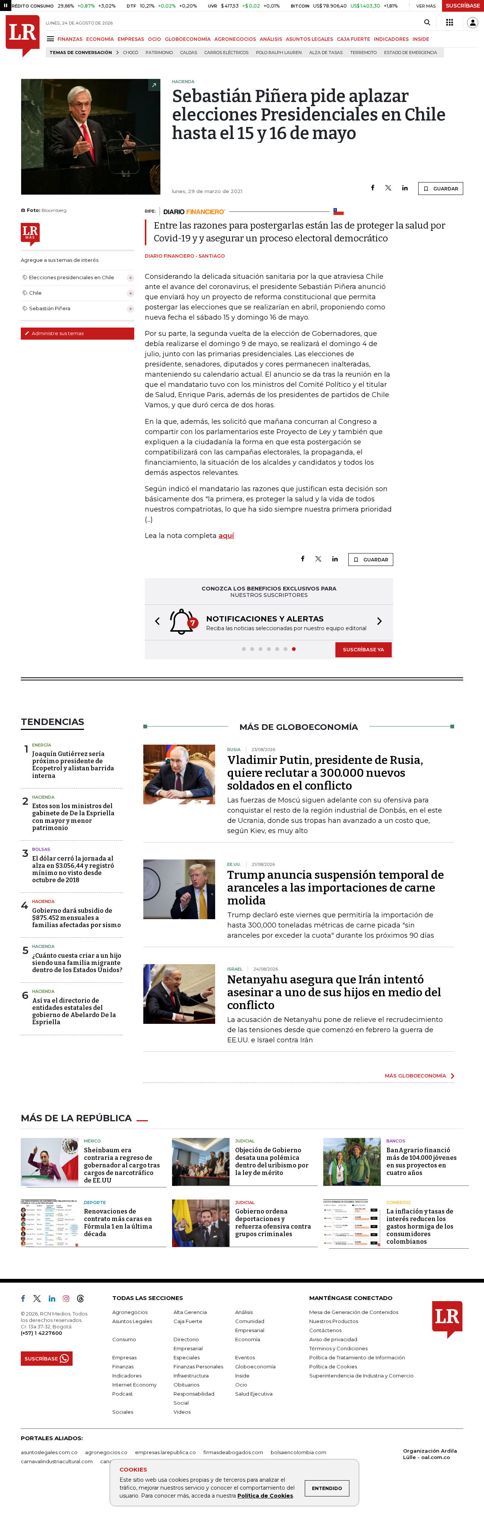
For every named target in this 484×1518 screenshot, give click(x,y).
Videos (182, 1412)
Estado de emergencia (410, 52)
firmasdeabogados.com (233, 1452)
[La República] (23, 36)
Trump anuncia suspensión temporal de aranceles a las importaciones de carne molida (335, 887)
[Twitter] (388, 188)
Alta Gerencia (190, 1312)
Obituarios (186, 1385)
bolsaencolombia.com (298, 1452)
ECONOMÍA (100, 39)
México (92, 1141)
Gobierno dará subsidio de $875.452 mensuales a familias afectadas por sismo (76, 918)
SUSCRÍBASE (463, 5)
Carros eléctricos (226, 52)
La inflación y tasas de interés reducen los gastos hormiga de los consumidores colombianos (419, 1226)
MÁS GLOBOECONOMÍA (415, 1076)
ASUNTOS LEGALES (309, 39)
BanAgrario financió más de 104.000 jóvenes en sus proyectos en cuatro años (421, 1161)
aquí (226, 536)
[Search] (427, 22)
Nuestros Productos (333, 1321)
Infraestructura (191, 1376)
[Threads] (83, 1300)
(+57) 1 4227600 (41, 1333)
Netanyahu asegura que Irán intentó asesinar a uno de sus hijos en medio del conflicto (334, 992)
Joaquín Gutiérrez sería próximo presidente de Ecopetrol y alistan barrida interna (73, 764)
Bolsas (41, 849)
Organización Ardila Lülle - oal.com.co (430, 1454)
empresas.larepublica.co (165, 1452)
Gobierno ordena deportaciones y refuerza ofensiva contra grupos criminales (273, 1223)
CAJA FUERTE (353, 39)
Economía (247, 1339)
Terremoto (363, 52)
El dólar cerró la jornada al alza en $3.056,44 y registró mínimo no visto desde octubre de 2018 (73, 869)
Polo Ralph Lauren (279, 52)
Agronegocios (129, 1312)
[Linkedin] (405, 188)
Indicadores (126, 1376)
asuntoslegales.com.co (49, 1452)
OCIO (154, 39)
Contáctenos (325, 1330)
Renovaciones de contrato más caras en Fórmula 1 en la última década (118, 1223)
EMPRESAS (131, 39)
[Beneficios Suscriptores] (449, 23)
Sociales (122, 1412)
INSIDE (421, 39)
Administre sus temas (57, 333)
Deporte (95, 1202)
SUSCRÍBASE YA (363, 649)
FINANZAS (69, 39)
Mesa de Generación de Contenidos (353, 1312)
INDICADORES (391, 39)
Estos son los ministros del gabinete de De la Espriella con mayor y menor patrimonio (73, 817)
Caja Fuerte (188, 1321)
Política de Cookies (265, 1495)
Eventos (245, 1357)
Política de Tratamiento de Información (357, 1357)
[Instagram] (69, 1300)
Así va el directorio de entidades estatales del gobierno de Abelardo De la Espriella (74, 1011)
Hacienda (43, 797)
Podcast (122, 1394)
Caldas (188, 52)
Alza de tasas (326, 52)
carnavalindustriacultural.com (57, 1461)
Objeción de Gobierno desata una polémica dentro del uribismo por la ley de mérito (272, 1161)
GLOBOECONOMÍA (188, 39)
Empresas (124, 1357)
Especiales (187, 1357)
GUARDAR (445, 189)
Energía (41, 745)
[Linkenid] (55, 1300)
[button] (155, 622)
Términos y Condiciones (338, 1348)
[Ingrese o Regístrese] (472, 22)
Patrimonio (159, 52)
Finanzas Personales (198, 1366)
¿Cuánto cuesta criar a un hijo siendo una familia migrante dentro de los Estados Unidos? (77, 963)
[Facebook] (372, 188)
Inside (242, 1376)
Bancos (395, 1141)
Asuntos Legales (132, 1321)
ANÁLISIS (271, 39)
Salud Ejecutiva (254, 1394)
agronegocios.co (106, 1452)
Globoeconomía (255, 1366)
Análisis (244, 1312)
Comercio (398, 1202)
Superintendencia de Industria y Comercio (361, 1376)
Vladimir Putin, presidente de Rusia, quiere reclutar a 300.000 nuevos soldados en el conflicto (325, 773)
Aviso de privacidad (333, 1339)
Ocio (241, 1385)
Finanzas (122, 1366)
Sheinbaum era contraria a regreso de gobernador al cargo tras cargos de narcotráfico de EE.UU (122, 1165)
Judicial (244, 1141)
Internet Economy (134, 1385)
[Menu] (51, 39)
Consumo (124, 1339)
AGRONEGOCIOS (235, 39)
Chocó (130, 52)
